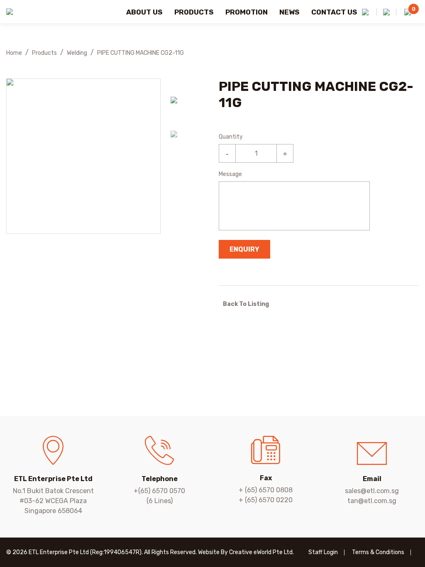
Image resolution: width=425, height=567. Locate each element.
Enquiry (244, 249)
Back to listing (246, 304)
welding (77, 52)
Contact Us (334, 12)
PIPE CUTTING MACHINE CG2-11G (140, 52)
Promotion (246, 12)
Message (230, 174)
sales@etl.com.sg (372, 491)
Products (193, 12)
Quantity (231, 136)
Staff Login (323, 552)
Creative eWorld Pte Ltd (261, 552)
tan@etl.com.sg (371, 501)
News (289, 12)
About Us (144, 12)
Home (14, 52)
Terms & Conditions (378, 552)
